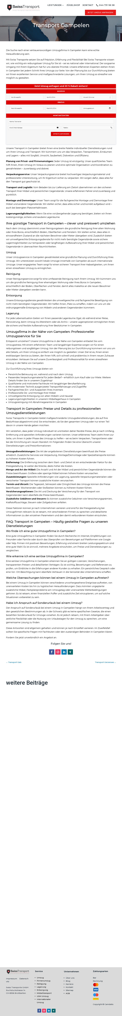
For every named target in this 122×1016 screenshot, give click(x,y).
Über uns (70, 978)
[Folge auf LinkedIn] (64, 652)
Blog (68, 981)
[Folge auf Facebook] (51, 652)
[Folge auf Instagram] (58, 652)
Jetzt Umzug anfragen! (100, 12)
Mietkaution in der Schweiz (23, 854)
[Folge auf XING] (70, 652)
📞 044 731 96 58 (105, 5)
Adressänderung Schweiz (22, 765)
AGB (68, 993)
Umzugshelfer (16, 944)
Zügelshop (73, 5)
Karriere (69, 984)
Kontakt (88, 5)
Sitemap (69, 990)
